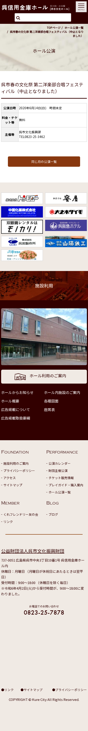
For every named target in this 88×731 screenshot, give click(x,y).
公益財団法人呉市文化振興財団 (32, 551)
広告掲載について (15, 409)
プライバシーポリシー (19, 470)
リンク (8, 521)
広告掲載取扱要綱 (15, 418)
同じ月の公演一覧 (44, 161)
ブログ (53, 514)
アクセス (9, 477)
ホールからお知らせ (17, 392)
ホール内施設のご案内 (62, 392)
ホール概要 (10, 401)
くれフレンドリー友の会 (20, 514)
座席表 (49, 409)
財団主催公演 (58, 470)
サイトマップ (12, 485)
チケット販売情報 (61, 477)
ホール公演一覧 (74, 27)
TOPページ (53, 27)
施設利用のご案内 (16, 463)
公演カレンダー (60, 463)
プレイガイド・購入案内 (66, 485)
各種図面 (51, 401)
